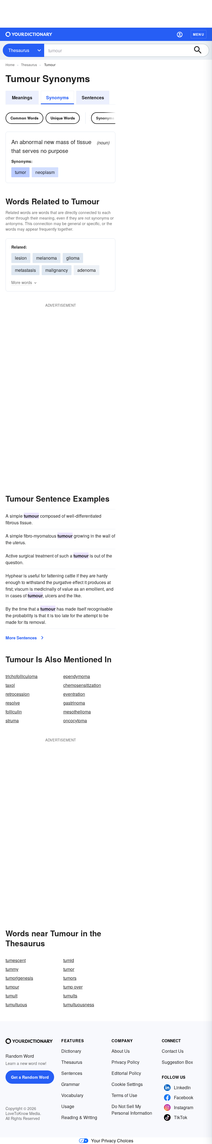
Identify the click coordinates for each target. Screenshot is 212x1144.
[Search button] (200, 50)
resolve (13, 703)
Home (10, 64)
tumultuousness (78, 1004)
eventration (74, 694)
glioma (73, 258)
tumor (20, 172)
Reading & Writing (79, 1117)
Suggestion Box (177, 1062)
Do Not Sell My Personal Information (132, 1109)
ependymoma (76, 676)
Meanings (22, 97)
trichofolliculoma (22, 676)
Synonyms (57, 97)
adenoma (86, 270)
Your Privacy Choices (112, 1140)
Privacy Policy (125, 1062)
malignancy (56, 270)
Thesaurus (18, 50)
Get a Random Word (30, 1077)
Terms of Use (124, 1095)
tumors (69, 978)
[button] (179, 34)
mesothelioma (77, 711)
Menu (198, 34)
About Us (121, 1051)
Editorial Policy (126, 1073)
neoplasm (45, 172)
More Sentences (21, 638)
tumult (11, 995)
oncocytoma (75, 720)
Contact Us (173, 1051)
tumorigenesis (19, 978)
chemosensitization (82, 685)
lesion (21, 258)
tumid (68, 960)
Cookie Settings (127, 1084)
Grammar (70, 1084)
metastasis (25, 270)
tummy (12, 969)
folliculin (14, 711)
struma (12, 720)
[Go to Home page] (29, 34)
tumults (70, 995)
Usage (67, 1106)
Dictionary (71, 1051)
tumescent (16, 960)
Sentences (93, 97)
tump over (73, 987)
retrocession (18, 694)
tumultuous (16, 1004)
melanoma (46, 258)
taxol (10, 685)
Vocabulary (72, 1095)
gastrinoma (74, 703)
